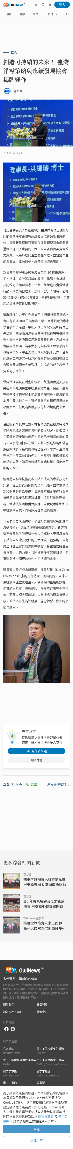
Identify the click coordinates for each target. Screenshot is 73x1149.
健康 (22, 14)
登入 (62, 5)
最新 (9, 14)
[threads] (13, 1029)
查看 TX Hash (12, 784)
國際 (35, 14)
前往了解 (36, 1140)
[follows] (36, 4)
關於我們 (8, 1004)
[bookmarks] (43, 4)
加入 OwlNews (12, 1011)
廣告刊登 (42, 1004)
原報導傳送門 (57, 784)
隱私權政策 (46, 1116)
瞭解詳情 (36, 760)
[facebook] (6, 1029)
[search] (67, 14)
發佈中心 (42, 1011)
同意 (36, 1129)
